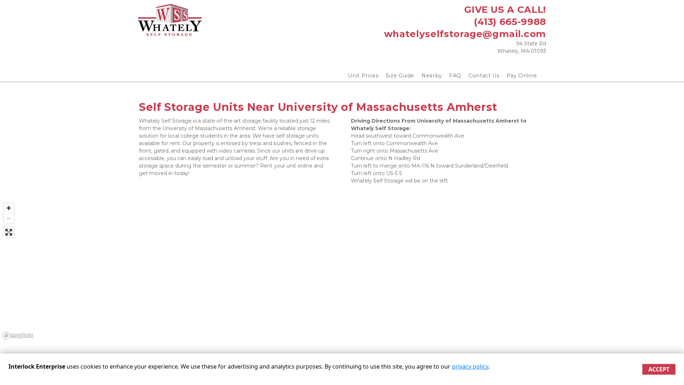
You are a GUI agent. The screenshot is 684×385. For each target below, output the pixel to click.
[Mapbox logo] (17, 336)
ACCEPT (658, 369)
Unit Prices (363, 75)
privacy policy (470, 366)
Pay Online (522, 75)
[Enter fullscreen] (9, 232)
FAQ (455, 75)
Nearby (431, 75)
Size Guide (400, 75)
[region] (342, 270)
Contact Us (483, 75)
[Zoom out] (9, 218)
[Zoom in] (9, 208)
